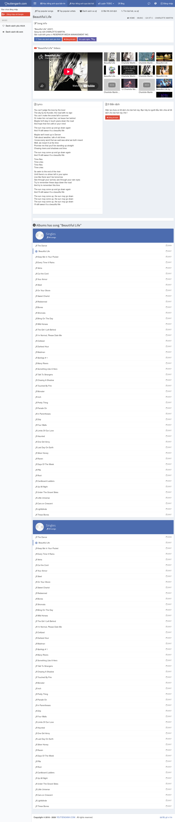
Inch (104, 397)
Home (132, 18)
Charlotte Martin (164, 18)
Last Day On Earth (104, 447)
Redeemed (104, 301)
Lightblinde (104, 509)
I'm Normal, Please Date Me (104, 335)
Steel (104, 284)
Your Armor (104, 279)
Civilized (104, 340)
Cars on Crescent (104, 503)
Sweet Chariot (104, 296)
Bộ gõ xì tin (167, 817)
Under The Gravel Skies (104, 492)
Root (104, 475)
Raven (104, 458)
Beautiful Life (42, 17)
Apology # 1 (104, 357)
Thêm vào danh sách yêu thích (48, 39)
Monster (104, 391)
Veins (104, 268)
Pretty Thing (104, 402)
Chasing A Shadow (104, 380)
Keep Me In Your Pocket (104, 256)
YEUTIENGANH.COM (66, 817)
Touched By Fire (104, 385)
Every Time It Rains (104, 262)
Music (140, 18)
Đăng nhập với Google (15, 14)
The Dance (104, 245)
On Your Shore (104, 290)
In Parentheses (104, 413)
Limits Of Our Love (104, 430)
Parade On (104, 408)
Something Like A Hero (104, 369)
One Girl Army (104, 441)
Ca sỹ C (149, 18)
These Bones (104, 514)
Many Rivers (104, 363)
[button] (34, 3)
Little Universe (104, 497)
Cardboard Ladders (104, 481)
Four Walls (104, 425)
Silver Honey (104, 453)
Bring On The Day (104, 318)
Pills (104, 469)
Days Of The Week (104, 464)
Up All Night (104, 486)
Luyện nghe (88, 39)
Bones (104, 307)
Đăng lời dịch (70, 39)
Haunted (104, 436)
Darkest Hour (104, 346)
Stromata (104, 312)
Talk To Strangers (104, 374)
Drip (104, 419)
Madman (104, 352)
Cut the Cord (104, 273)
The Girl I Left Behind (104, 329)
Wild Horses (104, 324)
